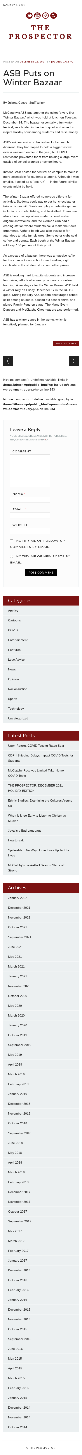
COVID (13, 630)
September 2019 (19, 1045)
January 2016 (17, 1299)
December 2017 (19, 1192)
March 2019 (16, 1074)
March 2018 (16, 1172)
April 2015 (15, 1368)
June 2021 (15, 947)
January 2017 (17, 1260)
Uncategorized (18, 718)
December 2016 (19, 1270)
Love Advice (16, 659)
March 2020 (16, 1015)
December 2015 (19, 1309)
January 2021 (17, 976)
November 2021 (19, 917)
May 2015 (15, 1358)
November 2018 (19, 1113)
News (72, 343)
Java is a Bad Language (25, 830)
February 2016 (18, 1290)
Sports (12, 698)
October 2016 (17, 1280)
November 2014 (19, 1417)
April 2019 (15, 1064)
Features (14, 649)
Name (19, 494)
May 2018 (15, 1152)
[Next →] (74, 361)
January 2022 (17, 898)
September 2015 (19, 1339)
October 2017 (17, 1211)
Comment (21, 451)
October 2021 (17, 927)
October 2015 (17, 1329)
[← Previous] (8, 361)
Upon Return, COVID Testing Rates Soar (36, 745)
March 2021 (16, 966)
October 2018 (17, 1123)
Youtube (37, 15)
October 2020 (17, 996)
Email (19, 509)
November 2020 (19, 986)
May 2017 (15, 1231)
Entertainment (18, 640)
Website (20, 525)
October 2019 (17, 1035)
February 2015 (18, 1388)
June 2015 (15, 1348)
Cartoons (14, 620)
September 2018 (19, 1133)
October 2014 (17, 1427)
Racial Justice (17, 689)
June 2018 (15, 1143)
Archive (61, 343)
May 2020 (15, 1005)
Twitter (29, 15)
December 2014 (19, 1407)
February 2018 (18, 1182)
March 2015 (16, 1378)
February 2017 (18, 1250)
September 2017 (19, 1221)
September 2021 (19, 937)
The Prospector (41, 32)
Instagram (45, 15)
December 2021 (19, 907)
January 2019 (17, 1094)
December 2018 (19, 1103)
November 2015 (19, 1319)
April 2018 (15, 1162)
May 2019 (15, 1054)
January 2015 (17, 1397)
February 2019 (18, 1084)
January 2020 (17, 1025)
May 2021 (15, 956)
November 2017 (19, 1201)
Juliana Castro (62, 61)
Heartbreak (16, 840)
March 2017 (16, 1241)
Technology (16, 708)
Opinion (13, 679)
